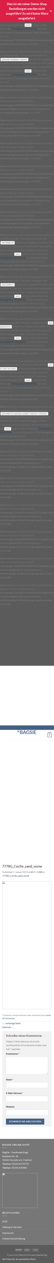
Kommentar (12, 1054)
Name (9, 1079)
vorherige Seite (11, 1023)
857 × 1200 (36, 872)
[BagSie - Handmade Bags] (27, 735)
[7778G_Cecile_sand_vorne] (27, 944)
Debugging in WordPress (24, 28)
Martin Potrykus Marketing (33, 1255)
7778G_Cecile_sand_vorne (15, 875)
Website (10, 1106)
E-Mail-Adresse (14, 1093)
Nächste (8, 1027)
